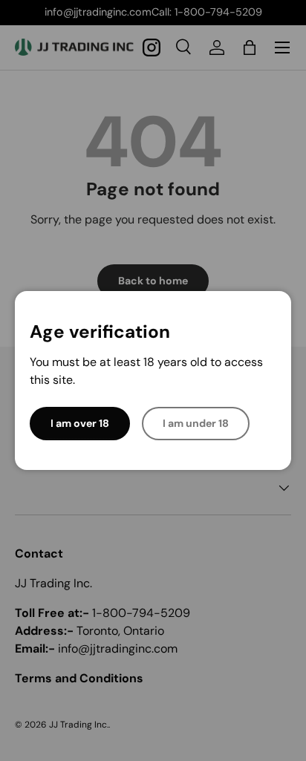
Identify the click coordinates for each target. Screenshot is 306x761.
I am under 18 (196, 423)
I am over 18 (80, 423)
